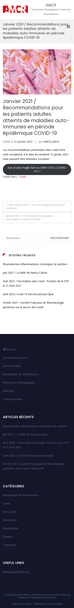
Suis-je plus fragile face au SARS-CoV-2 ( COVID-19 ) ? (37, 169)
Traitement (10, 545)
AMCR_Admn (51, 141)
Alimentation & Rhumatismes (21, 374)
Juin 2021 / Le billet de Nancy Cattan (25, 272)
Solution (8, 536)
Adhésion (8, 391)
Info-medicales (12, 366)
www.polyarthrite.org (15, 572)
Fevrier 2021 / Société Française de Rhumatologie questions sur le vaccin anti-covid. (33, 305)
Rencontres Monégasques (19, 382)
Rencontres (10, 520)
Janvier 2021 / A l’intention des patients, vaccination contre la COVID (30, 217)
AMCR (51, 5)
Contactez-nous (12, 399)
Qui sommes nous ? (15, 357)
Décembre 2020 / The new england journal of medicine (35, 206)
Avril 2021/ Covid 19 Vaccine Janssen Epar (28, 294)
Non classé (10, 512)
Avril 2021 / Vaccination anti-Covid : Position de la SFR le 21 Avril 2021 (36, 283)
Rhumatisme (10, 528)
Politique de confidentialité (48, 603)
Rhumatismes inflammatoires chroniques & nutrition (35, 264)
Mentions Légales (22, 603)
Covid (22, 176)
